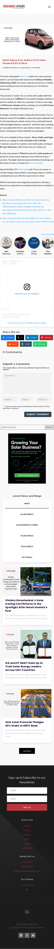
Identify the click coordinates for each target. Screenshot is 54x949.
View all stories (47, 234)
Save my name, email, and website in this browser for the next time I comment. (26, 407)
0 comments (35, 68)
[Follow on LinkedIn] (33, 935)
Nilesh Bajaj (23, 169)
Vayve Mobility (35, 163)
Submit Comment (37, 414)
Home (27, 826)
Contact (27, 843)
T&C (27, 889)
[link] (8, 337)
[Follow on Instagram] (20, 935)
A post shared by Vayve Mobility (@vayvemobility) (27, 323)
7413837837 (27, 862)
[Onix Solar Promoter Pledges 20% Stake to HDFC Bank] (27, 703)
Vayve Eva (23, 76)
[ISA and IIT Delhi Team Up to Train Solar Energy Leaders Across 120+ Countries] (27, 644)
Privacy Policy (27, 885)
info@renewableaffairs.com (27, 871)
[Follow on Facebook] (27, 935)
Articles (27, 835)
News (27, 68)
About (27, 830)
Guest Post (27, 848)
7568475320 (27, 867)
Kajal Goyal (9, 68)
